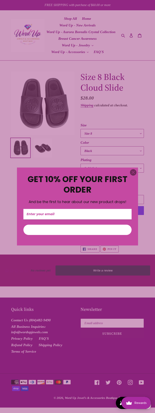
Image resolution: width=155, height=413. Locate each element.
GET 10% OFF (77, 229)
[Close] (133, 172)
